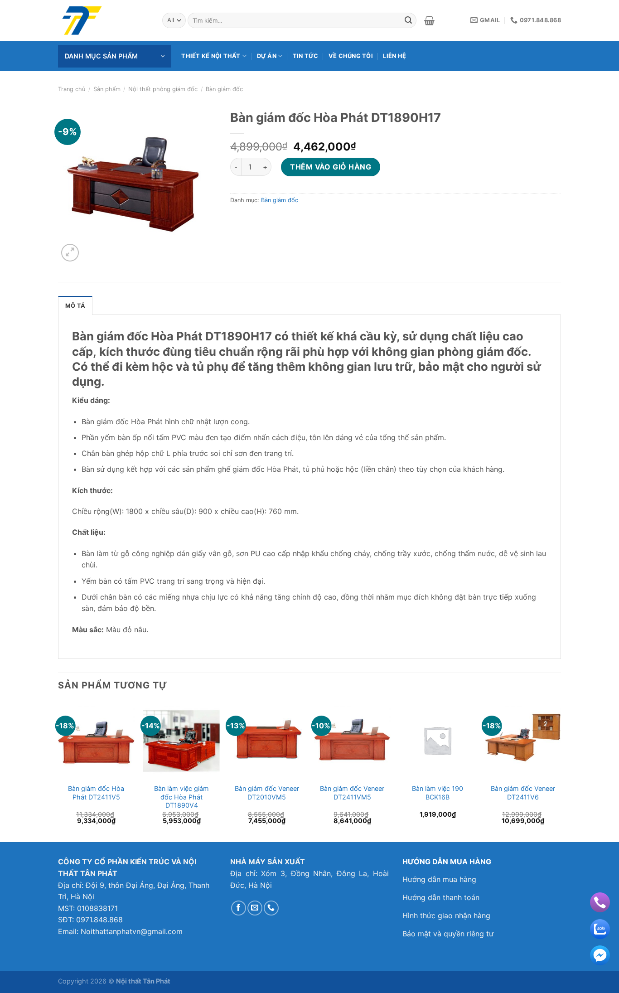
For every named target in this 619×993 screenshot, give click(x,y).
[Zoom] (70, 253)
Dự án (266, 56)
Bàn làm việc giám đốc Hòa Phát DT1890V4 (181, 797)
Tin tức (306, 56)
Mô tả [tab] (75, 305)
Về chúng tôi (351, 56)
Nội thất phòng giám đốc (163, 89)
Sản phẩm (107, 89)
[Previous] (58, 771)
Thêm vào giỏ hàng (330, 166)
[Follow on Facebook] (238, 908)
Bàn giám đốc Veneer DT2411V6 (523, 793)
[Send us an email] (254, 908)
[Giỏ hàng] (429, 20)
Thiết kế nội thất (210, 56)
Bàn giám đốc (224, 89)
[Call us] (271, 908)
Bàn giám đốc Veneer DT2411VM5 (352, 793)
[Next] (560, 771)
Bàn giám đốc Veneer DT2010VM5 (267, 793)
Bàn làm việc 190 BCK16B (437, 793)
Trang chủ (71, 89)
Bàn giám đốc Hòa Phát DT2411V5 (96, 793)
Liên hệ (394, 56)
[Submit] (408, 20)
